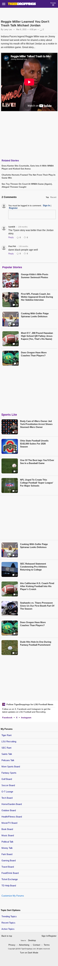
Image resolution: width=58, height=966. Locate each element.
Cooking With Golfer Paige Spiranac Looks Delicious (35, 315)
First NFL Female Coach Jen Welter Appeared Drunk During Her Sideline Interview (37, 297)
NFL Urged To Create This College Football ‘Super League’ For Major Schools (36, 482)
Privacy (11, 945)
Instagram (26, 717)
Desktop (32, 940)
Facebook (7, 717)
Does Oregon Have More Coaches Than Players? (34, 354)
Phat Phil (12, 246)
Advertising (24, 945)
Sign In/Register (49, 936)
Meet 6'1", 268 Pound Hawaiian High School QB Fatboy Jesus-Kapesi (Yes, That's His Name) (37, 336)
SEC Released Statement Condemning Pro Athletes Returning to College (33, 566)
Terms (47, 945)
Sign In (46, 205)
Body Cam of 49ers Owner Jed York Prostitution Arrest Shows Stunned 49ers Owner (36, 424)
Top (47, 197)
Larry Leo (8, 29)
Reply (11, 237)
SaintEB (11, 227)
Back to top (6, 936)
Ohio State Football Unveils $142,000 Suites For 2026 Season (34, 443)
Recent (53, 197)
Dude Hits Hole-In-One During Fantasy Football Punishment (35, 643)
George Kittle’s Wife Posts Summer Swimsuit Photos (34, 276)
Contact (36, 945)
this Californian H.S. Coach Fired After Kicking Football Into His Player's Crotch (37, 586)
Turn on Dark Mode (29, 952)
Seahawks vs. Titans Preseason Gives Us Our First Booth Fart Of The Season (37, 605)
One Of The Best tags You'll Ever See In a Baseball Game (37, 461)
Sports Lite (9, 414)
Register (13, 208)
